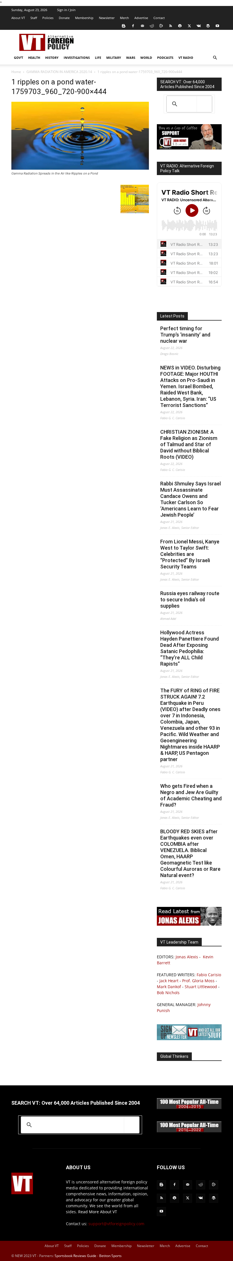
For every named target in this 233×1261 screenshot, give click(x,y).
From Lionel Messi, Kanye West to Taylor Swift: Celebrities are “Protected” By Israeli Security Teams (189, 554)
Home (16, 71)
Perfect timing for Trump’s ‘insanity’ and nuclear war (185, 334)
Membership (84, 18)
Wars (130, 57)
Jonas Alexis (187, 956)
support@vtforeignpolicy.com (116, 1223)
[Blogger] (123, 26)
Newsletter (107, 18)
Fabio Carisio (209, 974)
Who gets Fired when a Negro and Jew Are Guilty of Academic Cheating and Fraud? (191, 795)
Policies (47, 18)
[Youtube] (217, 26)
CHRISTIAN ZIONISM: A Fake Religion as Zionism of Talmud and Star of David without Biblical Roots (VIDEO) (188, 444)
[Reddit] (151, 26)
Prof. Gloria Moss (198, 980)
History (52, 57)
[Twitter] (189, 26)
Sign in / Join (66, 10)
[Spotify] (180, 26)
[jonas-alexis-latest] (189, 924)
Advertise (141, 18)
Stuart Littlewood (201, 986)
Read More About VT (97, 1211)
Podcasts (165, 57)
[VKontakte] (198, 26)
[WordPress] (208, 26)
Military (113, 57)
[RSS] (170, 26)
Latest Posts (172, 316)
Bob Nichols (168, 992)
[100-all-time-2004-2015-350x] (189, 1107)
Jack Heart (168, 980)
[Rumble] (161, 26)
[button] (215, 58)
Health (34, 57)
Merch (124, 18)
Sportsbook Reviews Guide (75, 1255)
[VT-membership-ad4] (189, 148)
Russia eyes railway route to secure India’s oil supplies (189, 599)
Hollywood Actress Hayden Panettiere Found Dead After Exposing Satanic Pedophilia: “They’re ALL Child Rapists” (189, 648)
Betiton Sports (110, 1255)
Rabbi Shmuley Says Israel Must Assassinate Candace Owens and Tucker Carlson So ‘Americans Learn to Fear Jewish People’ (190, 499)
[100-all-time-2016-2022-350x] (189, 1131)
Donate (64, 18)
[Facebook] (133, 26)
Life (98, 57)
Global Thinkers (174, 1056)
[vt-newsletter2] (189, 1038)
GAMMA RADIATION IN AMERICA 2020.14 (59, 71)
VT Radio (185, 57)
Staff (33, 18)
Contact (159, 18)
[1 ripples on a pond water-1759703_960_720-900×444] (80, 168)
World (146, 57)
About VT (18, 18)
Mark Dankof (169, 986)
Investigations (77, 57)
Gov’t (18, 57)
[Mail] (142, 26)
